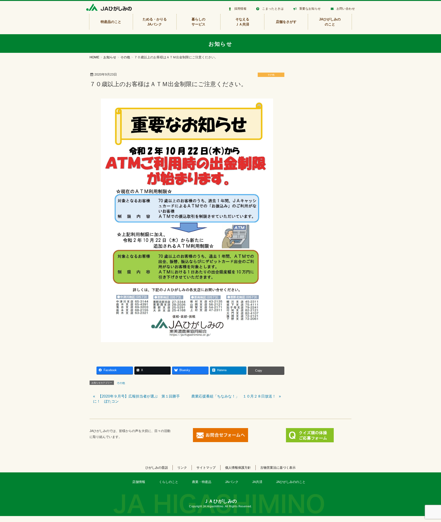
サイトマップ (206, 467)
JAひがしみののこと (290, 482)
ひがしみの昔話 (156, 467)
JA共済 (257, 482)
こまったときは (273, 8)
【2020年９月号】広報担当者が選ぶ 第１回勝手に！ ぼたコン (136, 398)
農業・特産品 (201, 482)
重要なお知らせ (310, 8)
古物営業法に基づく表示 (278, 467)
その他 (271, 74)
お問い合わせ (345, 8)
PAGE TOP (427, 502)
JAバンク (231, 482)
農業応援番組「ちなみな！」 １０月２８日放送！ (233, 396)
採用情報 (240, 8)
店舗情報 (138, 482)
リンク (182, 467)
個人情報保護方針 (238, 467)
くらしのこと (168, 482)
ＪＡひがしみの (220, 501)
